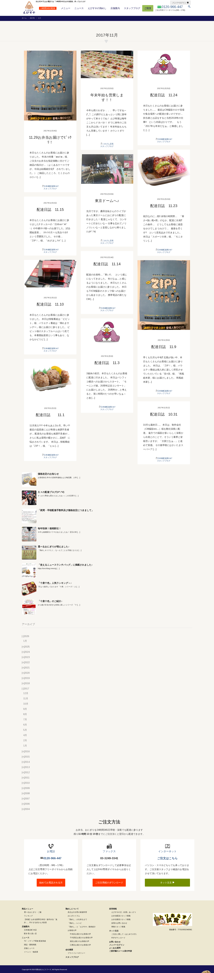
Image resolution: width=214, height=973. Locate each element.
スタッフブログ (132, 8)
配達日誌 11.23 (163, 206)
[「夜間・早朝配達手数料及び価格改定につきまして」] (29, 516)
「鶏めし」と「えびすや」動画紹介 (82, 927)
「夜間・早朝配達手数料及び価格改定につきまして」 (66, 510)
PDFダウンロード (118, 938)
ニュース (79, 8)
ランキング (28, 916)
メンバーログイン (179, 3)
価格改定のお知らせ (48, 474)
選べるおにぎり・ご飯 (32, 912)
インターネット (167, 851)
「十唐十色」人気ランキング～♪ (55, 583)
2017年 (32, 18)
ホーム (24, 18)
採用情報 (113, 909)
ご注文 (147, 8)
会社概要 (69, 950)
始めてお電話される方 (51, 882)
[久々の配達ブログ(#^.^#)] (29, 498)
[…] (78, 478)
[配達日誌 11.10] (50, 273)
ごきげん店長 (108, 144)
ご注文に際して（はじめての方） (124, 934)
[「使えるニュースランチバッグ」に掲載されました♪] (29, 570)
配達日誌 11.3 (107, 363)
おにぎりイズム (74, 916)
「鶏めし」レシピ (75, 923)
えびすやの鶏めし (97, 8)
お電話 (51, 851)
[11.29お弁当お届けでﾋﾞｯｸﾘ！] (50, 85)
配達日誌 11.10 (50, 304)
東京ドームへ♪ (107, 201)
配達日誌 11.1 (50, 415)
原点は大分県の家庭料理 (77, 912)
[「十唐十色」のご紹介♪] (29, 607)
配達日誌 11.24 (163, 95)
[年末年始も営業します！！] (107, 64)
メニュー (65, 8)
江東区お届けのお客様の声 (80, 945)
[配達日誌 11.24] (164, 64)
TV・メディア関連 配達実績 (35, 941)
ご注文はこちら (167, 858)
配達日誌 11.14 (107, 264)
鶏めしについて (72, 909)
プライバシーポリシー (76, 953)
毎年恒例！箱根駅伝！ (49, 528)
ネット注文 (166, 882)
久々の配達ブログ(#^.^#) (51, 492)
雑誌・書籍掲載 (30, 945)
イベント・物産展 (31, 952)
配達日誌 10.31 (163, 414)
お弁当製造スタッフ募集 (121, 919)
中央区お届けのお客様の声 (80, 934)
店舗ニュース (29, 948)
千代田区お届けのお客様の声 (81, 938)
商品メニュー (27, 909)
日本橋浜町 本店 (30, 930)
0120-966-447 (52, 858)
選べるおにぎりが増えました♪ (53, 546)
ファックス (109, 851)
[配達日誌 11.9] (164, 295)
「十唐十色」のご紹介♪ (50, 601)
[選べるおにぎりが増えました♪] (29, 552)
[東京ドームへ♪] (107, 169)
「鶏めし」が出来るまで (77, 919)
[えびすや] (29, 7)
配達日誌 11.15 (50, 209)
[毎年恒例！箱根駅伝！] (29, 534)
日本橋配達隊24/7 (51, 186)
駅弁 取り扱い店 (30, 934)
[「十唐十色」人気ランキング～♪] (29, 588)
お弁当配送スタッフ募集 (121, 916)
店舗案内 (115, 8)
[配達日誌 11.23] (164, 169)
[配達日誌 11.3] (107, 332)
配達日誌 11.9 (163, 347)
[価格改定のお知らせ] (29, 479)
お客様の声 (72, 930)
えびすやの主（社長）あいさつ (123, 912)
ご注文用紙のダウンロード (109, 882)
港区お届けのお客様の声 (79, 941)
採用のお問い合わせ (119, 923)
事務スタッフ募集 (118, 927)
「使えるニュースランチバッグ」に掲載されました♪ (65, 565)
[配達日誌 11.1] (50, 378)
